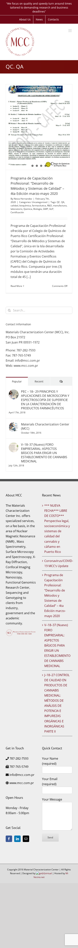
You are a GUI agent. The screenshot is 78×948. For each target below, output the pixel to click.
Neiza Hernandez (23, 198)
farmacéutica (39, 205)
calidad (14, 205)
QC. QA (60, 202)
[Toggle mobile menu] (70, 31)
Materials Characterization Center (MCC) (45, 426)
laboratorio (16, 209)
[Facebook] (9, 839)
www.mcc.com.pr (26, 366)
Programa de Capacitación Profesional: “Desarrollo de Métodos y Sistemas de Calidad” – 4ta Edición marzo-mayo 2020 (55, 595)
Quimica (27, 209)
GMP (45, 209)
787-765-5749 (21, 355)
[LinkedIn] (17, 839)
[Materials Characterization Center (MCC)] (14, 425)
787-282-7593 (25, 350)
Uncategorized (39, 202)
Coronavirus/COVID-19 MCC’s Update (57, 563)
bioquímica (25, 205)
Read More (16, 286)
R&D (49, 205)
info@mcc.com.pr (27, 360)
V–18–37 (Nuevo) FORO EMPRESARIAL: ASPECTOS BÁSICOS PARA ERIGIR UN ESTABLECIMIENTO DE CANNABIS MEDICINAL (44, 452)
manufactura (60, 205)
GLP (51, 209)
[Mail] (26, 839)
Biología (37, 209)
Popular (17, 381)
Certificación (17, 212)
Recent (39, 381)
